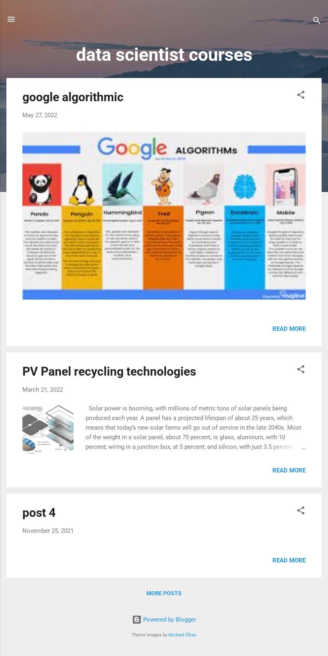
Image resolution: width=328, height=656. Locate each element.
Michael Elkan (182, 635)
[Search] (317, 22)
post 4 (39, 513)
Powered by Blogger (169, 619)
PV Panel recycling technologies (109, 371)
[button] (301, 96)
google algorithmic (73, 97)
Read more (289, 328)
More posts (164, 593)
